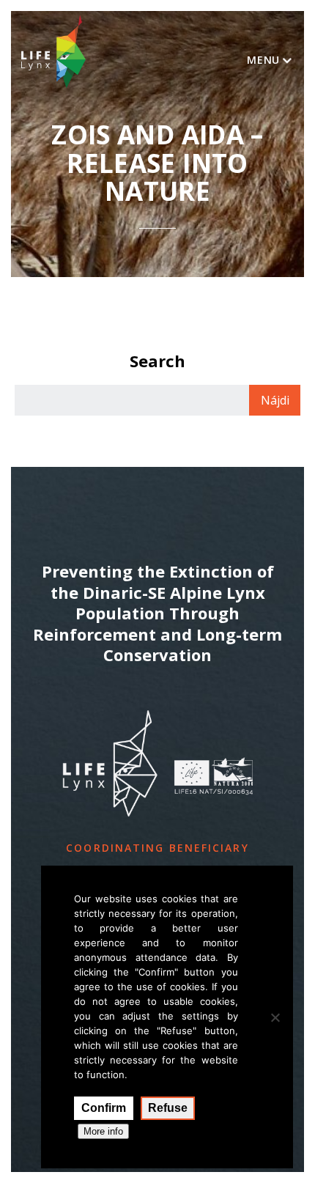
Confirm (103, 1108)
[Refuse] (274, 1017)
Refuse (168, 1108)
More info (103, 1131)
